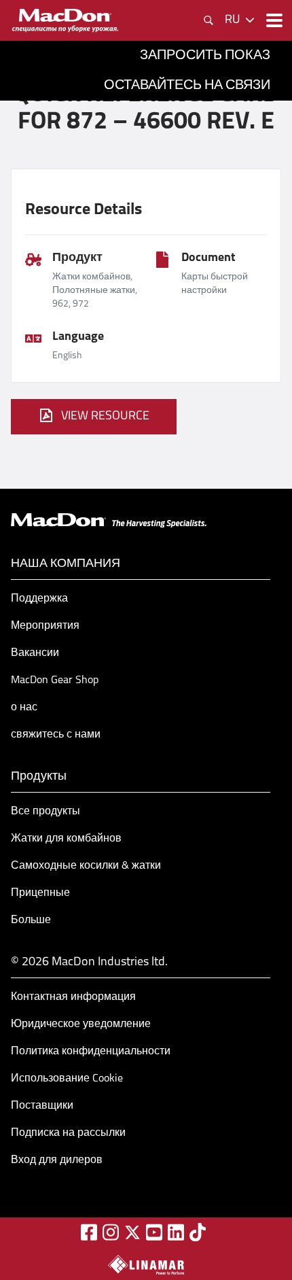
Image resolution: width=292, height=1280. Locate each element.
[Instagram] (111, 1232)
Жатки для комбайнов (66, 838)
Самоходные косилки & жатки (86, 866)
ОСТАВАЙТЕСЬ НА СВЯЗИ (187, 85)
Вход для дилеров (57, 1160)
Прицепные (40, 893)
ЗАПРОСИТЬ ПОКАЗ (205, 56)
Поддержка (39, 598)
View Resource (105, 417)
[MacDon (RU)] (65, 20)
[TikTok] (197, 1232)
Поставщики (42, 1106)
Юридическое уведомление (81, 1024)
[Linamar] (146, 1264)
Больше (31, 920)
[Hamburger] (273, 20)
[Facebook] (89, 1232)
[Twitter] (132, 1232)
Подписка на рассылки (68, 1133)
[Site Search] (208, 20)
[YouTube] (154, 1232)
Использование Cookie (67, 1078)
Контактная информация (73, 997)
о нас (24, 707)
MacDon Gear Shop (54, 680)
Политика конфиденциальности (90, 1051)
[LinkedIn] (176, 1232)
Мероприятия (45, 626)
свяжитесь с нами (56, 734)
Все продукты (45, 811)
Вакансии (35, 653)
